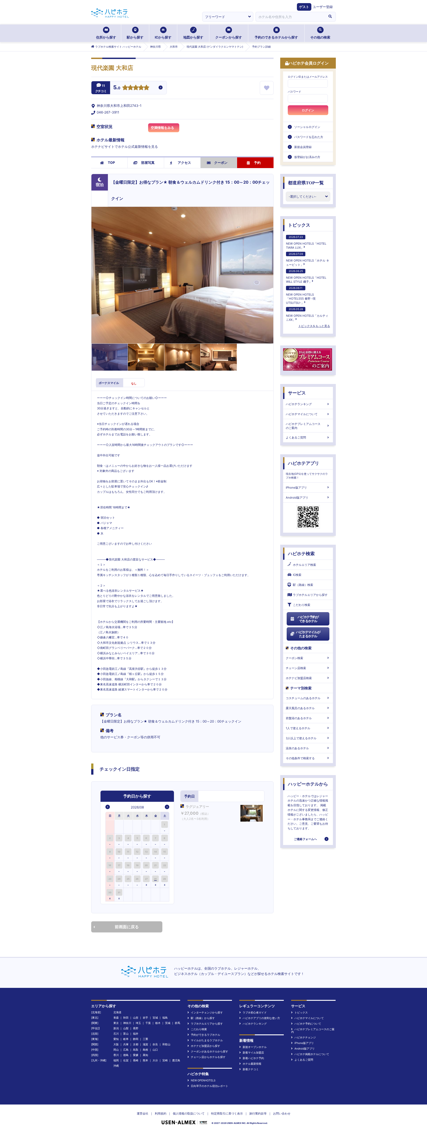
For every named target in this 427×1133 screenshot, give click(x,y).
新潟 (116, 1028)
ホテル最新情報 (252, 1063)
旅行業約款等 (258, 1113)
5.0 (116, 88)
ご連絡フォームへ (305, 839)
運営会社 (142, 1113)
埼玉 (138, 1023)
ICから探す (163, 37)
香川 (116, 1055)
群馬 (177, 1023)
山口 (155, 1049)
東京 (116, 1023)
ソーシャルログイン (307, 127)
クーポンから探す (228, 37)
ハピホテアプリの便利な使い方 (261, 1018)
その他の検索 (320, 37)
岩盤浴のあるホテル (299, 718)
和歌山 (166, 1044)
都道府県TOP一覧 (306, 182)
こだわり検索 (301, 605)
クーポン (221, 162)
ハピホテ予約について (307, 1023)
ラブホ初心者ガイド (255, 1012)
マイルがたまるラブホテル (207, 1040)
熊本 (145, 1060)
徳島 (126, 1055)
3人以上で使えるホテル (301, 738)
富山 (126, 1033)
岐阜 (126, 1039)
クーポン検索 (294, 658)
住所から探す (106, 37)
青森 (116, 1017)
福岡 (116, 1060)
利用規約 (160, 1113)
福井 (135, 1033)
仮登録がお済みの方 (307, 157)
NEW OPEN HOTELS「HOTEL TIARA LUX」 (306, 242)
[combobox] (290, 17)
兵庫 (126, 1044)
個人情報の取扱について (189, 1113)
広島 (126, 1049)
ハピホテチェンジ (305, 1037)
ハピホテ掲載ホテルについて (311, 1054)
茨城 (167, 1023)
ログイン (308, 110)
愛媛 (135, 1055)
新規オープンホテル (255, 1047)
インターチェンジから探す (207, 1012)
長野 (135, 1028)
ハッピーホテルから (308, 784)
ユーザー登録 (323, 7)
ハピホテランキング (299, 404)
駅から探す (135, 37)
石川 (116, 1033)
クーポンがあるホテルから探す (209, 1051)
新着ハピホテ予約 (253, 1058)
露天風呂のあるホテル (300, 708)
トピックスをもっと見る (314, 326)
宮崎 (165, 1060)
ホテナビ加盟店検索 (299, 678)
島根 (145, 1049)
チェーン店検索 (296, 668)
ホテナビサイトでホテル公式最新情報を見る (124, 146)
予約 (257, 162)
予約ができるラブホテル (205, 1034)
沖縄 (116, 1065)
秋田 (126, 1017)
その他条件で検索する (300, 758)
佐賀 (126, 1060)
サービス (297, 392)
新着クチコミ (251, 1069)
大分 (155, 1060)
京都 (135, 1044)
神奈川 (127, 1023)
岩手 (145, 1017)
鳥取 (135, 1049)
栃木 (158, 1023)
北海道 (117, 1012)
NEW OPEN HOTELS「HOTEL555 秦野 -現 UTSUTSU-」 (301, 295)
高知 (145, 1055)
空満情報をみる (162, 128)
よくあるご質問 (296, 437)
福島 (165, 1017)
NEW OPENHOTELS (203, 1080)
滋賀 (145, 1044)
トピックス (299, 225)
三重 (145, 1039)
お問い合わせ (281, 1113)
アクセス (184, 162)
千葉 (148, 1023)
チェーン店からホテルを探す (208, 1057)
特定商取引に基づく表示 (227, 1113)
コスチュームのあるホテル (303, 698)
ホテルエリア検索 (304, 564)
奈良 (155, 1044)
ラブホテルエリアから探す (310, 595)
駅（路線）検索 (303, 585)
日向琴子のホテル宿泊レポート (209, 1086)
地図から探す (193, 37)
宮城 (155, 1017)
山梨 (126, 1028)
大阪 (116, 1044)
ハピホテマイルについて (302, 414)
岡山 (116, 1049)
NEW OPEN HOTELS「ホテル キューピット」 (307, 259)
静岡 (135, 1039)
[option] (110, 826)
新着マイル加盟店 (253, 1052)
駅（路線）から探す (203, 1018)
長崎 (135, 1060)
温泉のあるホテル (297, 748)
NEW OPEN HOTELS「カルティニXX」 (307, 314)
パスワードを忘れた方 (308, 137)
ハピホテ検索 (301, 553)
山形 (135, 1017)
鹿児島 (176, 1060)
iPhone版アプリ (296, 487)
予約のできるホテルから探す (276, 37)
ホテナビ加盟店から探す (205, 1046)
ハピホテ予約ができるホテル (308, 619)
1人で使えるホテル (298, 728)
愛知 (116, 1039)
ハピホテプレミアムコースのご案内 (303, 426)
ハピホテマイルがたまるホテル (308, 634)
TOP (111, 162)
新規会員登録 (303, 147)
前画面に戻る (127, 926)
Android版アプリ (297, 497)
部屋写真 (148, 162)
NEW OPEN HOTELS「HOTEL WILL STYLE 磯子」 (306, 276)
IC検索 (297, 575)
